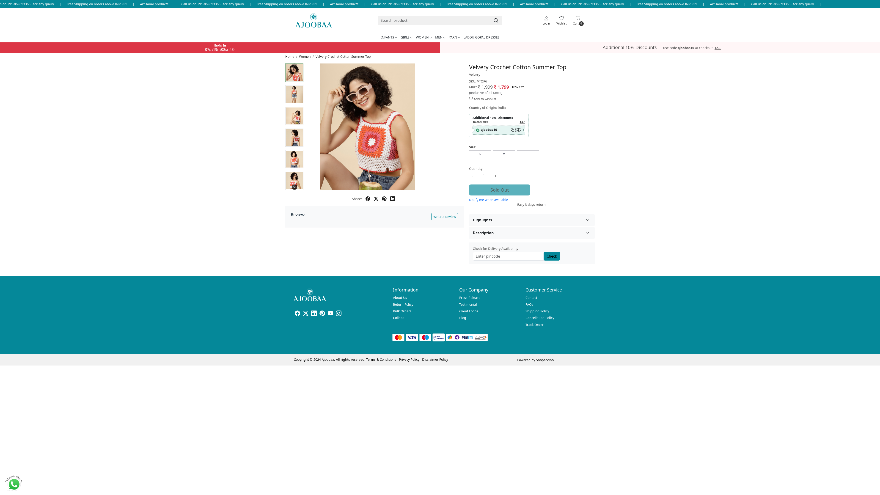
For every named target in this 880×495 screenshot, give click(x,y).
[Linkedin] (314, 314)
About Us (400, 297)
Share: (357, 199)
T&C (718, 48)
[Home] (313, 20)
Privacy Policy (409, 359)
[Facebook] (297, 314)
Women (422, 37)
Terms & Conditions (381, 359)
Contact (531, 297)
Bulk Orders (402, 311)
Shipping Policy (537, 311)
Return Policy (403, 304)
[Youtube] (330, 314)
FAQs (529, 304)
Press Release (469, 297)
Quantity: (476, 168)
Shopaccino (545, 360)
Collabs (398, 318)
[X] (305, 314)
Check (552, 256)
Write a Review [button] (444, 216)
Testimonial (468, 304)
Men (439, 37)
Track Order (534, 324)
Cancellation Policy (539, 318)
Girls (405, 37)
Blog (462, 318)
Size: (472, 147)
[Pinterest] (322, 314)
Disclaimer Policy (435, 359)
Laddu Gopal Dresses (482, 37)
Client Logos (468, 311)
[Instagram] (338, 314)
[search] (496, 20)
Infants (387, 37)
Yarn (453, 37)
